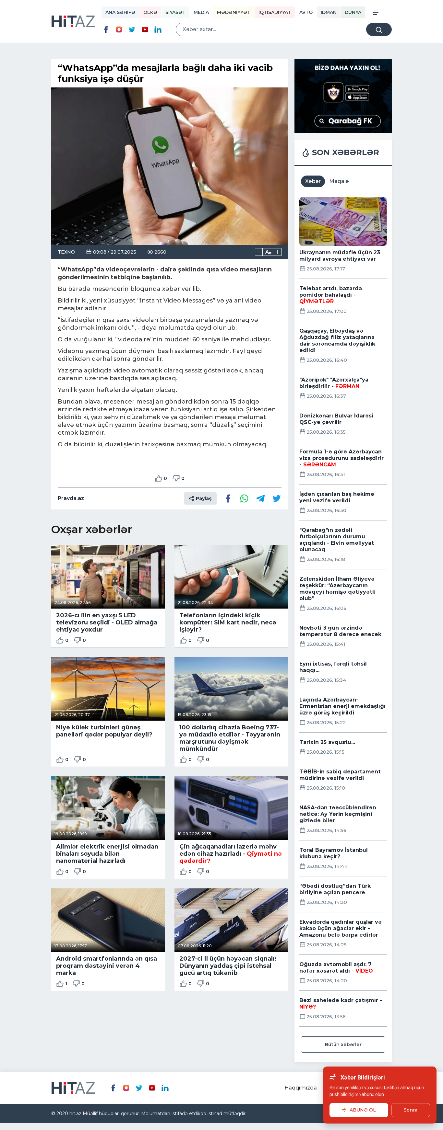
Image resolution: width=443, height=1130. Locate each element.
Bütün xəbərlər (343, 1044)
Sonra (410, 1110)
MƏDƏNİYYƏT (233, 12)
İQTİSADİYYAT (274, 12)
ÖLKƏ (150, 12)
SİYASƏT (175, 12)
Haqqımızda (300, 1088)
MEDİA (201, 12)
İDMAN (329, 12)
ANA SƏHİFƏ (120, 12)
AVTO (306, 12)
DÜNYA (353, 12)
